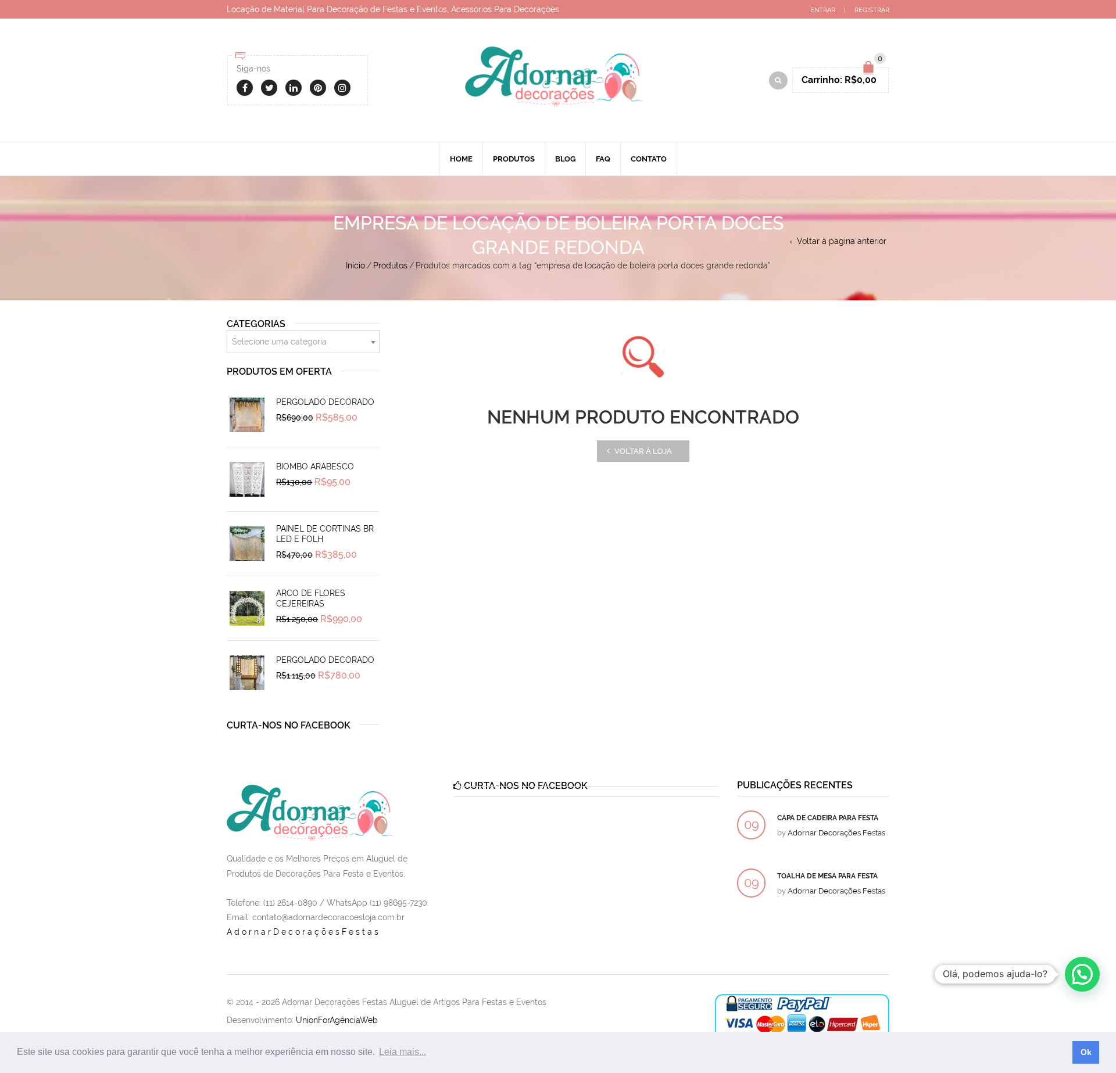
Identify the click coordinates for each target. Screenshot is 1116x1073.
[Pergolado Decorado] (247, 414)
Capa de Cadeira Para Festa (827, 818)
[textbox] (303, 342)
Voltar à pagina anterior (841, 241)
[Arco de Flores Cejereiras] (247, 608)
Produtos (514, 159)
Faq (603, 159)
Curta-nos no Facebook (288, 725)
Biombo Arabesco (315, 466)
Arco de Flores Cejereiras (310, 598)
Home (461, 159)
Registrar (871, 10)
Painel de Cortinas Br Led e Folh (325, 534)
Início (355, 265)
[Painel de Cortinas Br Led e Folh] (247, 543)
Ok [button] (1086, 1052)
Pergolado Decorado (325, 402)
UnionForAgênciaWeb (337, 1020)
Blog (565, 159)
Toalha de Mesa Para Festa (827, 876)
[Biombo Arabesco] (247, 479)
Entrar (822, 10)
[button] (1082, 974)
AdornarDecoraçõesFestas (304, 931)
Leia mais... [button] (402, 1052)
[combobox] (303, 341)
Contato (649, 159)
